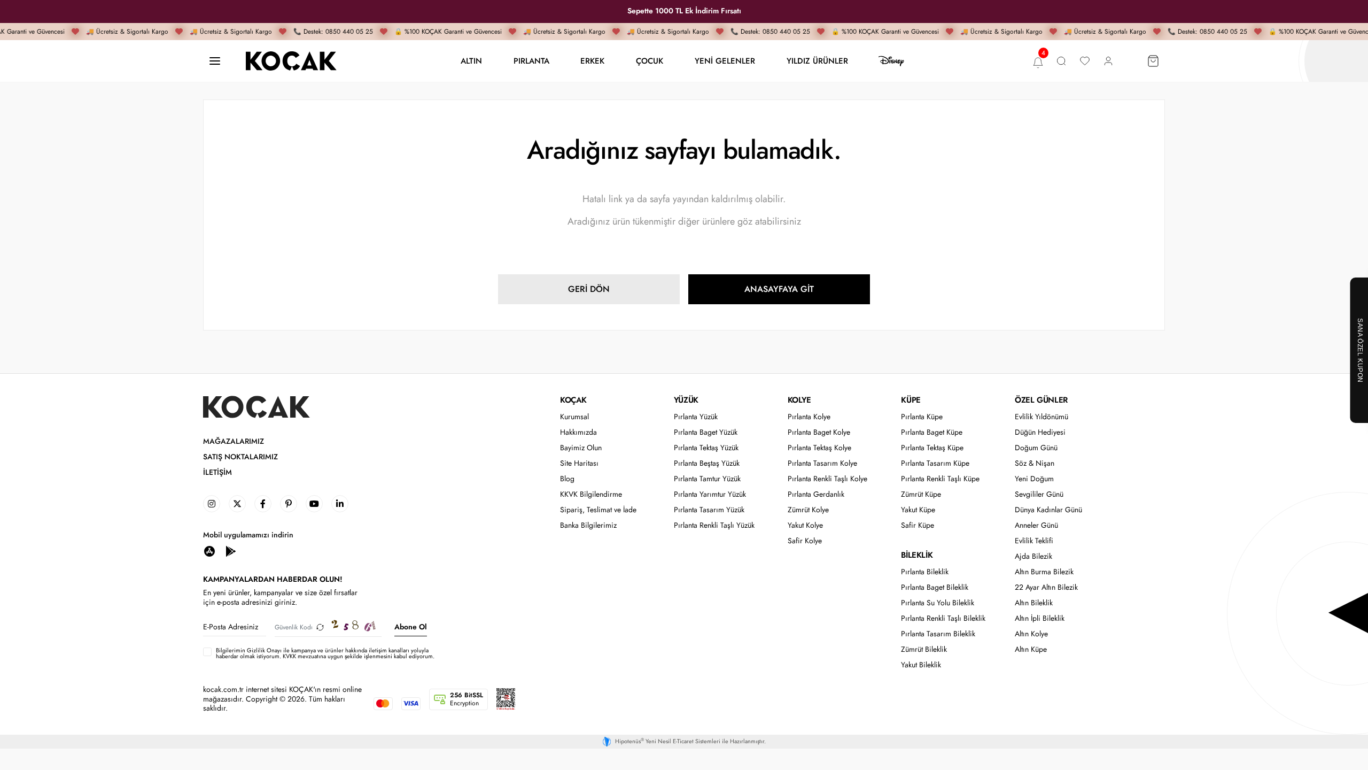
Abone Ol (410, 626)
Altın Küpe (1031, 649)
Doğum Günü (1036, 448)
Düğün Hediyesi (1040, 432)
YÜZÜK (686, 400)
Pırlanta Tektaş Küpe (932, 448)
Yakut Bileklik (921, 665)
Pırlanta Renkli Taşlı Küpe (940, 479)
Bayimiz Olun (581, 448)
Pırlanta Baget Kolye (819, 432)
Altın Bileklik (1034, 603)
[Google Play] (230, 550)
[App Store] (209, 550)
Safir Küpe (917, 525)
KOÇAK (573, 400)
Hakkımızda (578, 432)
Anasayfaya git (779, 289)
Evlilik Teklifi (1034, 541)
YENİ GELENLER (725, 60)
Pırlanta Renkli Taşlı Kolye (827, 479)
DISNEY (891, 61)
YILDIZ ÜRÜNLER (817, 60)
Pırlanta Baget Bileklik (934, 587)
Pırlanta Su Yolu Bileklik (937, 603)
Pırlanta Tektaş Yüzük (706, 448)
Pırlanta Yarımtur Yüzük (710, 494)
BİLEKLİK (916, 555)
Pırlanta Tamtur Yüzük (707, 479)
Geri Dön (589, 289)
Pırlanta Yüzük (696, 417)
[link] (211, 503)
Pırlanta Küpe (922, 417)
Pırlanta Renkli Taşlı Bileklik (943, 618)
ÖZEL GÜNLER (1041, 400)
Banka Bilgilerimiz (588, 525)
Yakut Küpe (918, 510)
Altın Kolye (1031, 634)
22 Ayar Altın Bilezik (1046, 587)
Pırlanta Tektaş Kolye (819, 448)
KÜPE (910, 400)
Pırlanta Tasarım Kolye (822, 463)
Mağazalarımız (233, 441)
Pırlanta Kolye (809, 417)
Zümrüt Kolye (808, 510)
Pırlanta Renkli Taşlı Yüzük (714, 525)
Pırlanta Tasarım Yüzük (709, 510)
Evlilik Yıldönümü (1041, 417)
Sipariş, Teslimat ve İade (598, 510)
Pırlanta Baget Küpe (931, 432)
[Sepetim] (1153, 61)
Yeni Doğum (1034, 479)
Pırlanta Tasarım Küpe (935, 463)
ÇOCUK (649, 60)
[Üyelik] (1108, 61)
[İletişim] (215, 61)
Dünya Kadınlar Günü (1048, 510)
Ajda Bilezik (1033, 556)
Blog (567, 479)
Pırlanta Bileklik (925, 572)
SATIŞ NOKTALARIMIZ (240, 457)
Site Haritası (579, 463)
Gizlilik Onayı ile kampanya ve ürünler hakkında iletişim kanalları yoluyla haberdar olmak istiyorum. (322, 653)
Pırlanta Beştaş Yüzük (707, 463)
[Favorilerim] (1085, 61)
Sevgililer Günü (1039, 494)
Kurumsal (574, 417)
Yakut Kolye (805, 525)
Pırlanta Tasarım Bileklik (938, 634)
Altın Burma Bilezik (1044, 572)
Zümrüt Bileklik (924, 649)
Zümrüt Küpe (921, 494)
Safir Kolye (805, 541)
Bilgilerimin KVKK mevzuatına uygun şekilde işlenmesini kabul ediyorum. (325, 653)
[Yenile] (320, 627)
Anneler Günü (1036, 525)
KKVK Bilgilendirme (591, 494)
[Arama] (1061, 61)
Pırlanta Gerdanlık (816, 494)
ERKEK (592, 60)
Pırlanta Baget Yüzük (705, 432)
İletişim (217, 472)
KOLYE (799, 400)
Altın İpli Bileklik (1039, 618)
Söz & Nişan (1034, 463)
